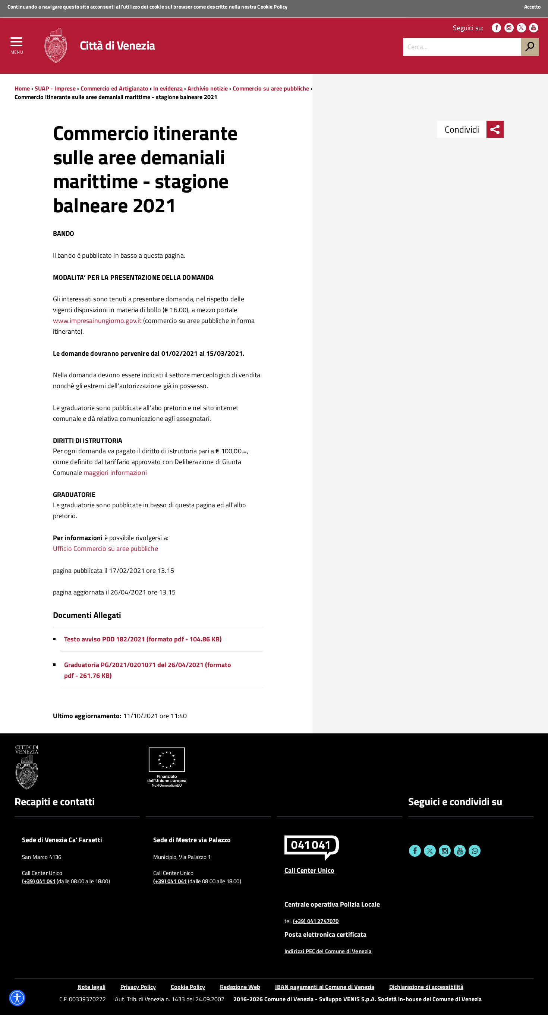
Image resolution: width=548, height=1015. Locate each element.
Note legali (91, 986)
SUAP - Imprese (55, 88)
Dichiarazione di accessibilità (426, 986)
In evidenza (168, 88)
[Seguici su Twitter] (521, 27)
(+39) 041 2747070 (316, 921)
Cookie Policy (272, 6)
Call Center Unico (309, 870)
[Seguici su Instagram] (509, 27)
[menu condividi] (495, 129)
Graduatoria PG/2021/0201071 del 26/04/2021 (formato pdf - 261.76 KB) (147, 670)
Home (22, 88)
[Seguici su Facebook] (496, 27)
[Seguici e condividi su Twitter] (430, 851)
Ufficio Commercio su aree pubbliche (105, 548)
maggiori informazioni (115, 472)
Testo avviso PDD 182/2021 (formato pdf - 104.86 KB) (143, 639)
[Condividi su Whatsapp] (475, 851)
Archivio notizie (208, 88)
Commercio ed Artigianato (114, 88)
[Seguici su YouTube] (533, 27)
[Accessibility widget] (17, 998)
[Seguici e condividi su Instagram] (445, 851)
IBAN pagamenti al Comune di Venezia (324, 986)
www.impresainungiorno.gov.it (97, 320)
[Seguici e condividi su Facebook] (415, 851)
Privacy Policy (138, 986)
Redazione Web (240, 986)
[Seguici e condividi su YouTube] (460, 851)
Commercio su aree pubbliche (271, 88)
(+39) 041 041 (39, 881)
